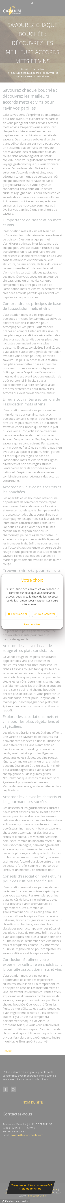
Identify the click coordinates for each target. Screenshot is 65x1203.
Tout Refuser (18, 614)
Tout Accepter (46, 614)
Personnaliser (32, 624)
